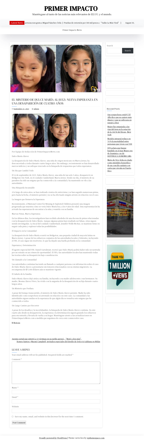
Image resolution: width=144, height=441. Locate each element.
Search (110, 45)
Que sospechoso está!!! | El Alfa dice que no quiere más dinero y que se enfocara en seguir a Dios (119, 118)
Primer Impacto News (72, 30)
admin (36, 109)
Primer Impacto (71, 8)
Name (15, 387)
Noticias (17, 323)
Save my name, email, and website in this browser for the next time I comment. (49, 416)
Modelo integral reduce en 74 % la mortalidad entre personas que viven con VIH (119, 141)
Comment (17, 359)
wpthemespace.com (95, 438)
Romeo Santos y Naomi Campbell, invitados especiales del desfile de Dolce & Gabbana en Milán (58, 341)
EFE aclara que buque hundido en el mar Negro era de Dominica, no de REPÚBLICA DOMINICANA (120, 152)
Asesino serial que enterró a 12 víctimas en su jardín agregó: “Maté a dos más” (47, 339)
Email (15, 397)
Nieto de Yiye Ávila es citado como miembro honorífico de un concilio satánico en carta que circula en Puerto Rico (119, 165)
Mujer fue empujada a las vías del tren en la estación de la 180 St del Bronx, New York (119, 130)
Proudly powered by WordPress (53, 438)
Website (15, 406)
